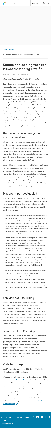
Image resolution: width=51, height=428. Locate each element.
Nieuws (11, 50)
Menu (15, 3)
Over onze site (5, 417)
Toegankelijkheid (8, 423)
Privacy (4, 420)
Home (5, 50)
